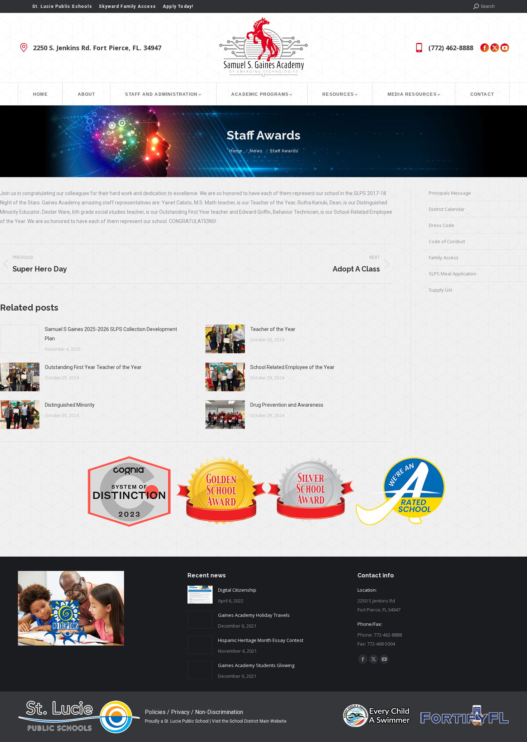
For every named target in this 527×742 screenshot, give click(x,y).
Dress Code (441, 225)
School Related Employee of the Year (292, 367)
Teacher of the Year (272, 329)
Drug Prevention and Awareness (286, 405)
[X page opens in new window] (494, 47)
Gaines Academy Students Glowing (256, 665)
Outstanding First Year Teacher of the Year (93, 367)
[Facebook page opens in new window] (484, 47)
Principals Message (450, 193)
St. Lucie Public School (186, 721)
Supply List (440, 290)
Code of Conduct (447, 241)
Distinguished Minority (70, 405)
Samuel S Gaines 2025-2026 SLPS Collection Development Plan (111, 333)
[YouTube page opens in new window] (504, 47)
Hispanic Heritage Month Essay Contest (260, 640)
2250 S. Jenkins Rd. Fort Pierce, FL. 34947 (97, 47)
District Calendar (447, 209)
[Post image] (19, 339)
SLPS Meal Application (452, 273)
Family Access (444, 257)
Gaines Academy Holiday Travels (254, 615)
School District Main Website (257, 721)
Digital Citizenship (237, 590)
